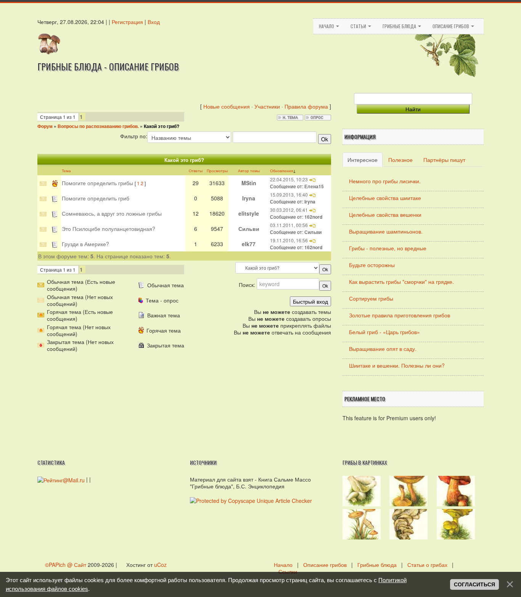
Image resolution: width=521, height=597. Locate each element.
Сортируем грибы (371, 298)
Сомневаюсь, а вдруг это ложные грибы (112, 213)
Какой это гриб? (161, 126)
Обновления (281, 170)
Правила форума (306, 106)
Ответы (196, 170)
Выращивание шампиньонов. (386, 231)
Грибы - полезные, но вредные (387, 248)
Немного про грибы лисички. (385, 181)
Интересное (362, 159)
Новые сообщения (226, 106)
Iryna (248, 198)
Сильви (248, 228)
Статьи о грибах (427, 564)
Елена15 (314, 186)
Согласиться (474, 584)
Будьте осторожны (372, 265)
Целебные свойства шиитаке (385, 198)
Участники (267, 106)
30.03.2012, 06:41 (289, 209)
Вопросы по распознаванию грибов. (98, 126)
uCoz (160, 564)
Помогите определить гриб (95, 198)
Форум (45, 126)
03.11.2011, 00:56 (289, 225)
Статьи (359, 26)
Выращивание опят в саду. (382, 348)
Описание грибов (451, 26)
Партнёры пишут (444, 159)
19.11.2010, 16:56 (289, 240)
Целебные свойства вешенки (385, 214)
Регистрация (127, 22)
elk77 (249, 244)
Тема (66, 170)
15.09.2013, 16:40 (289, 194)
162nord (313, 216)
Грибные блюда (400, 26)
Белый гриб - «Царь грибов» (384, 332)
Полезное (400, 159)
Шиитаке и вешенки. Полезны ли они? (397, 365)
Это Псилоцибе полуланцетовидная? (108, 228)
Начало (327, 26)
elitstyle (248, 213)
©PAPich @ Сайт (66, 564)
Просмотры (217, 170)
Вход (154, 22)
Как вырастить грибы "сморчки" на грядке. (401, 281)
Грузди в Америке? (85, 244)
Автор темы (249, 170)
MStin (248, 183)
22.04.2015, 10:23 (289, 179)
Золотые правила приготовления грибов (399, 315)
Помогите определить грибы (97, 183)
